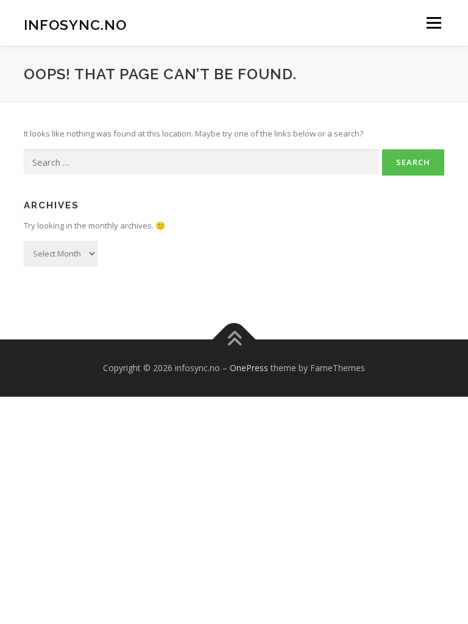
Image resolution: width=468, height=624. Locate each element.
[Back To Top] (234, 339)
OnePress (249, 368)
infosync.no (75, 24)
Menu (433, 22)
